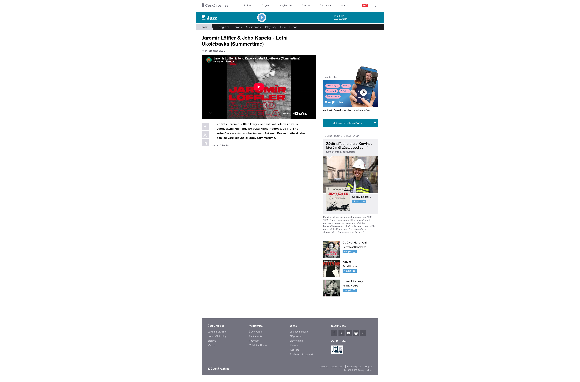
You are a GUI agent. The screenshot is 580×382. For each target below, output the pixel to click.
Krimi (345, 86)
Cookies (324, 366)
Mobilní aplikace (258, 345)
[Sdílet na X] (205, 134)
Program (265, 5)
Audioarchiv (340, 19)
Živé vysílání (332, 97)
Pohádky (330, 91)
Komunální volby (217, 336)
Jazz (205, 27)
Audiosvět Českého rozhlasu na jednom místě (346, 110)
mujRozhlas (286, 5)
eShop (211, 345)
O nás (293, 27)
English (368, 366)
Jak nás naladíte (299, 331)
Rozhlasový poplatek (301, 354)
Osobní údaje (337, 366)
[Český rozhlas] (215, 5)
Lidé (283, 27)
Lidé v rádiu (296, 340)
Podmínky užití (354, 366)
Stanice (306, 5)
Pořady (237, 27)
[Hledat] (374, 5)
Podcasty (254, 340)
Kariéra (294, 345)
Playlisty (270, 27)
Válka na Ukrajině (217, 331)
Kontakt (294, 349)
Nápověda (295, 336)
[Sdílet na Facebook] (205, 126)
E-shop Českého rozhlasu (341, 136)
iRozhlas (247, 5)
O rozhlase (325, 5)
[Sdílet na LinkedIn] (205, 142)
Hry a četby (331, 86)
